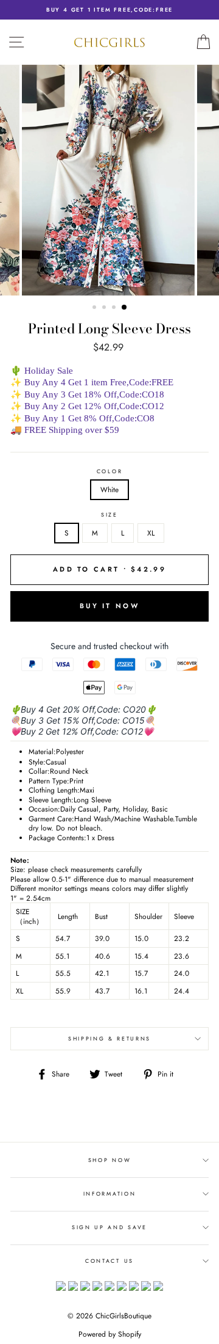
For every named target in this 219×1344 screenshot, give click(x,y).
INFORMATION (109, 1193)
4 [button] (125, 308)
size (109, 514)
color (109, 471)
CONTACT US (109, 1261)
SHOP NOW (109, 1160)
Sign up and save (109, 1227)
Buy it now (109, 606)
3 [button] (115, 308)
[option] (109, 9)
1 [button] (95, 308)
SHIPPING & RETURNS (109, 1038)
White (109, 489)
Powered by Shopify (109, 1334)
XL (151, 533)
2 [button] (105, 308)
